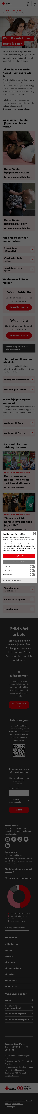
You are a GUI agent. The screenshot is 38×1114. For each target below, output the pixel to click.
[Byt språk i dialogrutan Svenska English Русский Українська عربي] (34, 534)
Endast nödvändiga (19, 562)
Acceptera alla (19, 556)
